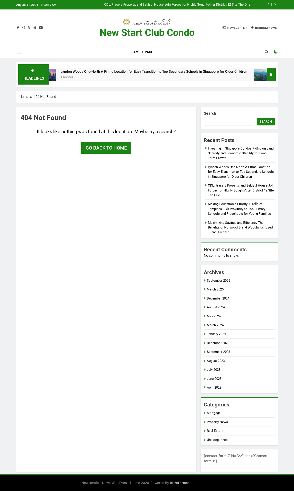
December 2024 (218, 298)
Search (210, 113)
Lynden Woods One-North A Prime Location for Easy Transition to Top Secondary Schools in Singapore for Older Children (143, 71)
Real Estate (215, 431)
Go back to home (106, 148)
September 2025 (218, 281)
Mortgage (214, 413)
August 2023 (216, 361)
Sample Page (142, 52)
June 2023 (214, 379)
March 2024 (215, 325)
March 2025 (215, 289)
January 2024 (216, 334)
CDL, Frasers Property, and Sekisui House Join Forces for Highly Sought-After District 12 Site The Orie (177, 4)
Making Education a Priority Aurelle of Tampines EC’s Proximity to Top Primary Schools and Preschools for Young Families (239, 209)
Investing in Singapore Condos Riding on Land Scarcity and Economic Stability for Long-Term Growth (241, 153)
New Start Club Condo (147, 32)
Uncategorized (217, 440)
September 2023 (218, 352)
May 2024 (214, 316)
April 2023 (214, 387)
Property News (217, 422)
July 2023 (213, 370)
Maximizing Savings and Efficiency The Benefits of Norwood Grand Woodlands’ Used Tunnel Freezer (240, 227)
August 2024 (216, 307)
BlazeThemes (179, 483)
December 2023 (218, 343)
